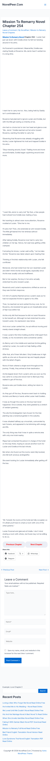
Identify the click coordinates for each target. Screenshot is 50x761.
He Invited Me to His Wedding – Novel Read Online (22, 707)
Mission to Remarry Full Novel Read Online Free (21, 728)
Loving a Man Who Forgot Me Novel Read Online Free (24, 703)
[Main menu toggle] (45, 4)
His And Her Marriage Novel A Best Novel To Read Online (25, 714)
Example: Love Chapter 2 (12, 687)
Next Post (44, 570)
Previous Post (7, 570)
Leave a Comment (10, 30)
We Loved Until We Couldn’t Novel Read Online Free (23, 710)
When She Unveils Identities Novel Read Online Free (23, 718)
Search (43, 691)
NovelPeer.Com (12, 4)
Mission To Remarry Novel (13, 37)
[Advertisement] (25, 83)
